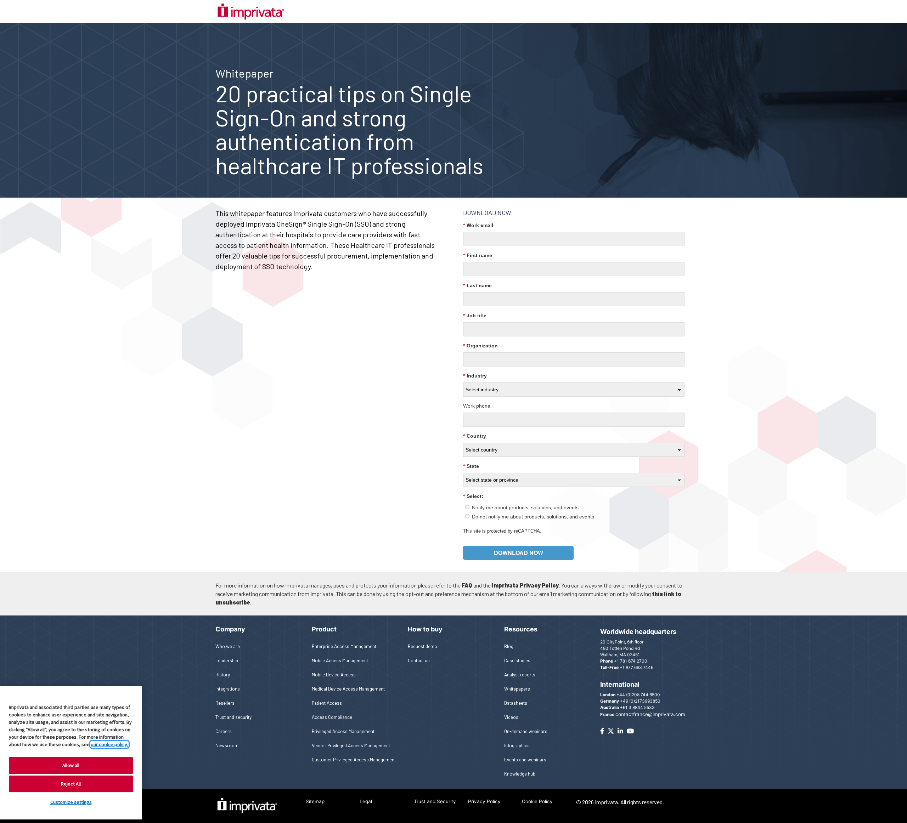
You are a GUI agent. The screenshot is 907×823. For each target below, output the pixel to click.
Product (324, 629)
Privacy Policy (484, 801)
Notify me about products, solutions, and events (525, 507)
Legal (366, 801)
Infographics (517, 745)
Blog (508, 646)
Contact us (419, 660)
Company (230, 629)
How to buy (425, 629)
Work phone (476, 406)
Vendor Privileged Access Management (351, 745)
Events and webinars (525, 759)
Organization (480, 345)
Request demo (422, 646)
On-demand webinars (525, 731)
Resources (520, 629)
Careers (223, 731)
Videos (511, 717)
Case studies (517, 660)
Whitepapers (517, 689)
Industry (475, 376)
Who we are (227, 646)
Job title (474, 315)
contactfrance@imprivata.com (650, 714)
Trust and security (233, 717)
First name (477, 255)
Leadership (226, 660)
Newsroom (226, 745)
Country (474, 436)
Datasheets (515, 703)
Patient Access (327, 703)
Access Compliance (332, 717)
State (471, 466)
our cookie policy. (109, 744)
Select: (473, 496)
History (222, 674)
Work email (478, 225)
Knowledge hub (519, 774)
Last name (477, 285)
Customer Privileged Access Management (354, 759)
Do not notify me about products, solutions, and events (533, 517)
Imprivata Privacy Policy (525, 585)
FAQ (467, 585)
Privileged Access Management (343, 731)
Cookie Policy (537, 801)
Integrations (227, 689)
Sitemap (315, 801)
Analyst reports (519, 674)
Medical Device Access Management (348, 689)
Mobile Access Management (340, 660)
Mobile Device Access (334, 674)
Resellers (225, 703)
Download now (518, 553)
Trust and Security (435, 801)
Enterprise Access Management (344, 646)
